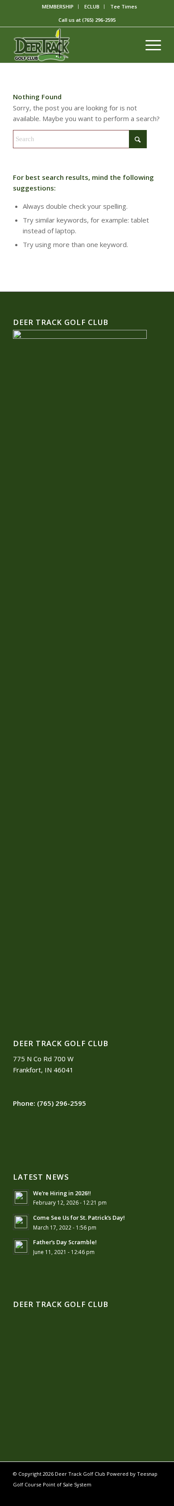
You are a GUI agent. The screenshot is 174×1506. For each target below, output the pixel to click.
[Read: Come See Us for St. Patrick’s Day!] (21, 1222)
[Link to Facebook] (114, 1495)
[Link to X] (127, 1495)
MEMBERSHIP (58, 6)
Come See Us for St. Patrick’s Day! (79, 1218)
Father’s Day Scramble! (65, 1242)
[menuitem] (58, 6)
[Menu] (149, 45)
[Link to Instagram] (141, 1495)
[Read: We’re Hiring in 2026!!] (21, 1197)
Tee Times (123, 6)
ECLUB (91, 6)
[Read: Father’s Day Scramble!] (21, 1246)
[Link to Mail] (154, 1495)
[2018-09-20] (72, 45)
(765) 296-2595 (99, 19)
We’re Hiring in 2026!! (62, 1193)
